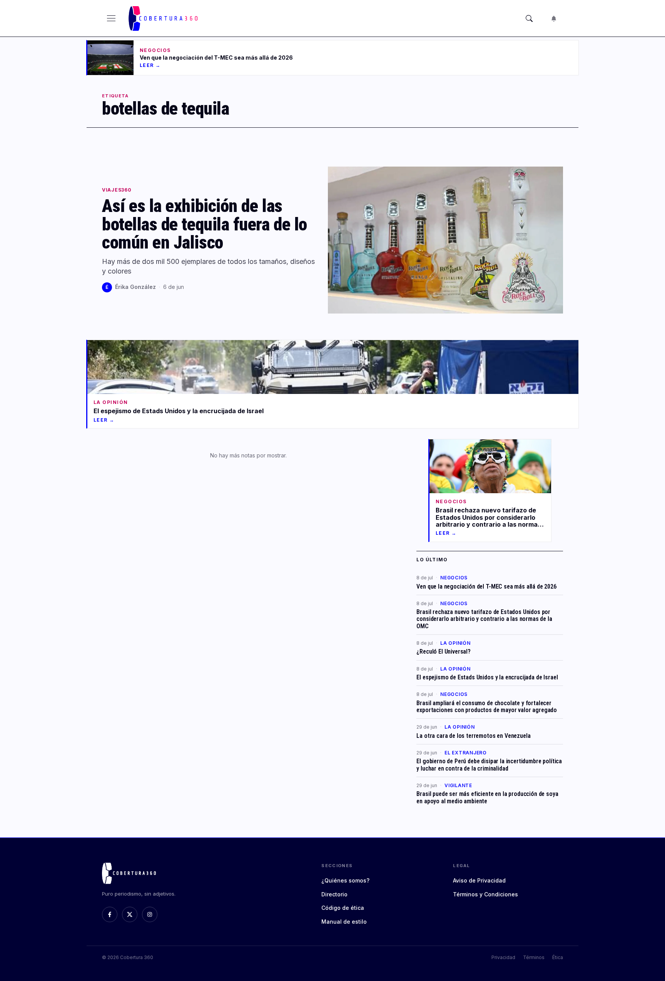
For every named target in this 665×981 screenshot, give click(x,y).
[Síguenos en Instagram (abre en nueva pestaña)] (149, 914)
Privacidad (503, 957)
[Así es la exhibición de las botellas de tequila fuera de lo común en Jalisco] (445, 240)
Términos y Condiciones (485, 894)
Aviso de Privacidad (479, 880)
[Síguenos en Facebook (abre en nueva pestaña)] (109, 914)
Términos (534, 957)
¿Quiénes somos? (345, 880)
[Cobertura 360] (164, 18)
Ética (557, 957)
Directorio (334, 894)
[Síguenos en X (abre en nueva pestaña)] (129, 914)
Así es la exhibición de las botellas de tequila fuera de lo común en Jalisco (204, 224)
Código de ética (342, 907)
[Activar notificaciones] (554, 18)
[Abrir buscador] (529, 18)
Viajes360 (116, 190)
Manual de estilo (344, 921)
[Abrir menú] (111, 18)
